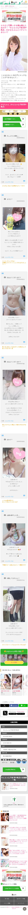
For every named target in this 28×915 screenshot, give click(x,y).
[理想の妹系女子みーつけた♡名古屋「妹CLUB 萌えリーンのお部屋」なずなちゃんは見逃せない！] (5, 866)
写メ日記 (7, 898)
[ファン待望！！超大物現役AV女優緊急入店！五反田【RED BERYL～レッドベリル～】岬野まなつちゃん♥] (5, 820)
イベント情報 (7, 903)
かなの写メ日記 (9, 182)
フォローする (21, 713)
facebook (15, 705)
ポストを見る (13, 713)
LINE (24, 705)
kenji (14, 803)
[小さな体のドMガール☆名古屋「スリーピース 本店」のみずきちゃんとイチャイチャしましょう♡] (5, 833)
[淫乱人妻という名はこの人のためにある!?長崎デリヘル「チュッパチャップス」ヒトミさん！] (5, 845)
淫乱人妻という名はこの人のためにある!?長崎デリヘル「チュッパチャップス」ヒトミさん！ (18, 841)
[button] (25, 685)
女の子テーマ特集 (21, 898)
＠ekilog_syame (20, 711)
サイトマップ (21, 903)
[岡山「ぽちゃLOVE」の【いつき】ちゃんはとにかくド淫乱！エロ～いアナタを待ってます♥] (5, 856)
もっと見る (14, 662)
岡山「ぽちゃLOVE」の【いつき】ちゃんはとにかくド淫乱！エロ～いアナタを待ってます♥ (18, 852)
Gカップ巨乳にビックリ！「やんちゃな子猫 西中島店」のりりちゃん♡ (17, 785)
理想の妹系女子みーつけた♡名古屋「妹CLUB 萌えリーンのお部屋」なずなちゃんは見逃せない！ (18, 863)
